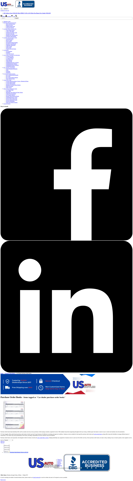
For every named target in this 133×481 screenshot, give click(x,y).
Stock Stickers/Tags (10, 78)
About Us (59, 459)
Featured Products (6, 103)
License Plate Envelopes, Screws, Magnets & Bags (17, 81)
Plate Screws (9, 87)
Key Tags (8, 76)
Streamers (8, 72)
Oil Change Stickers (10, 95)
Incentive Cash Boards (11, 43)
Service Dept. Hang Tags (11, 98)
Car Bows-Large (9, 56)
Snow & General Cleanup (11, 102)
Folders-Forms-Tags (10, 26)
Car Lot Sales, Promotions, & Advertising (11, 55)
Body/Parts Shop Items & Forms (9, 22)
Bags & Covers (9, 25)
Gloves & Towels (10, 27)
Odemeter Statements (10, 45)
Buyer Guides (9, 40)
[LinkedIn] (66, 372)
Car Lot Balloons (10, 57)
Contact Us (59, 460)
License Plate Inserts (10, 83)
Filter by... (3, 441)
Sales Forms (8, 47)
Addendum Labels (6, 21)
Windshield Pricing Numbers (12, 65)
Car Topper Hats (9, 90)
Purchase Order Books (11, 36)
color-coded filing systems (43, 437)
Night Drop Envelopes (11, 93)
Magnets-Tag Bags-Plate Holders (13, 85)
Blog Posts (59, 465)
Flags (7, 70)
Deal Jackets (9, 41)
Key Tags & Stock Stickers (12, 77)
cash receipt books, (98, 434)
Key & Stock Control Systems (9, 73)
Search (16, 18)
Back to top (3, 479)
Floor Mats (8, 91)
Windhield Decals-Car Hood (12, 62)
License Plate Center (7, 80)
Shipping (59, 463)
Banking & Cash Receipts (11, 35)
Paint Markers (9, 60)
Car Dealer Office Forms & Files (9, 28)
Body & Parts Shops (10, 24)
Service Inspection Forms (11, 100)
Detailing (8, 52)
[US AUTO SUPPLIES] (18, 4)
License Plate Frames (10, 82)
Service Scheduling (10, 101)
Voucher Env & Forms (11, 48)
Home (2, 373)
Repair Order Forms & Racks (12, 96)
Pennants (8, 71)
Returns (59, 462)
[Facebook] (66, 240)
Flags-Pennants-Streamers (11, 68)
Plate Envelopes (9, 86)
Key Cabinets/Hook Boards (12, 75)
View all (2, 442)
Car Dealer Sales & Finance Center (10, 37)
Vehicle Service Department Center (10, 88)
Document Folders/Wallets (12, 42)
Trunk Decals (9, 61)
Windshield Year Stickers (11, 63)
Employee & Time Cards (11, 32)
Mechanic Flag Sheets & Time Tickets (14, 92)
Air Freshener (9, 51)
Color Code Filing (10, 31)
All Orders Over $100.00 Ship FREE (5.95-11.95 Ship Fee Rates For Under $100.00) (27, 13)
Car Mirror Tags (9, 58)
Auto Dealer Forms (10, 30)
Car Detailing (6, 50)
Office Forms (9, 46)
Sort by (2, 440)
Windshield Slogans (10, 66)
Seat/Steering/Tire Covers (11, 97)
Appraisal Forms (9, 38)
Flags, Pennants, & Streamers (9, 67)
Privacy (59, 464)
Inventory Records (10, 33)
